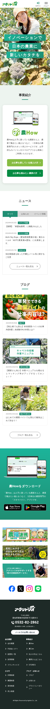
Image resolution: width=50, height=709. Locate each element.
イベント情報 (40, 214)
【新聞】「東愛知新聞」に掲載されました (23, 226)
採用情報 (11, 659)
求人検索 (11, 691)
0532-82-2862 (27, 622)
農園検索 (11, 681)
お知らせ (25, 214)
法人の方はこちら (35, 654)
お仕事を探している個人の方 (25, 163)
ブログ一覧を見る (25, 435)
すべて (10, 214)
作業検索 (11, 675)
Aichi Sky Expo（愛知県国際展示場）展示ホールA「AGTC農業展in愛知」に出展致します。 (25, 240)
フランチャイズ (13, 665)
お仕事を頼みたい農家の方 (25, 173)
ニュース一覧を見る (25, 266)
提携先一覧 (12, 654)
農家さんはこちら (35, 659)
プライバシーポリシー (35, 687)
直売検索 (11, 686)
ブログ (31, 675)
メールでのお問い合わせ (25, 632)
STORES (32, 665)
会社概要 (11, 643)
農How (31, 643)
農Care (31, 649)
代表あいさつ (13, 649)
